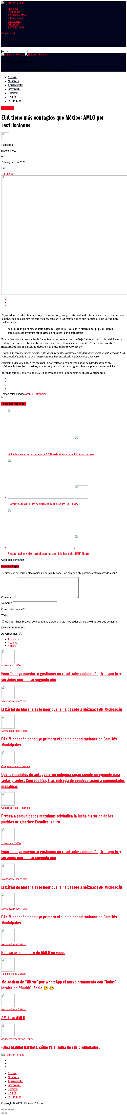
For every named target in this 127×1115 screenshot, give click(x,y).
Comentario (8, 597)
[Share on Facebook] (67, 302)
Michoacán (14, 11)
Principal (42, 394)
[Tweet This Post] (67, 305)
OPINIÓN (13, 24)
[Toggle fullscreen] (9, 1109)
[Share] (6, 1109)
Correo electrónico (12, 609)
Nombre (6, 603)
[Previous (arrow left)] (2, 1113)
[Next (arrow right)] (6, 1113)
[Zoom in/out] (12, 1109)
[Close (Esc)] (2, 1109)
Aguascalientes (17, 15)
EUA (34, 394)
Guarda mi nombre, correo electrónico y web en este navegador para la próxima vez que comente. (61, 621)
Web (4, 615)
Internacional (15, 18)
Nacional (13, 8)
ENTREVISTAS (16, 27)
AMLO (28, 394)
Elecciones (14, 21)
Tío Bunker (7, 173)
